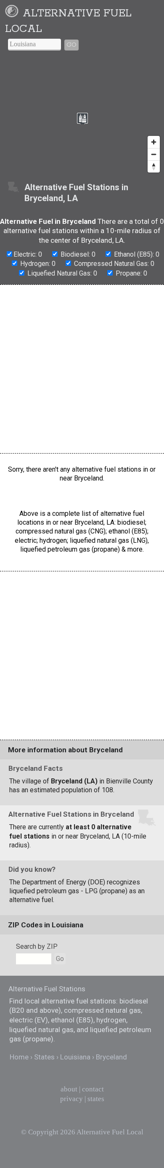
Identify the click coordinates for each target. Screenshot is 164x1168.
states (95, 1099)
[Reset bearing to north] (154, 166)
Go (71, 45)
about (69, 1089)
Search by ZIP (37, 946)
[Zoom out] (154, 154)
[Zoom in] (154, 142)
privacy (71, 1099)
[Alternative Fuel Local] (13, 13)
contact (93, 1089)
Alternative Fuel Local (110, 1132)
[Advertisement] (82, 369)
